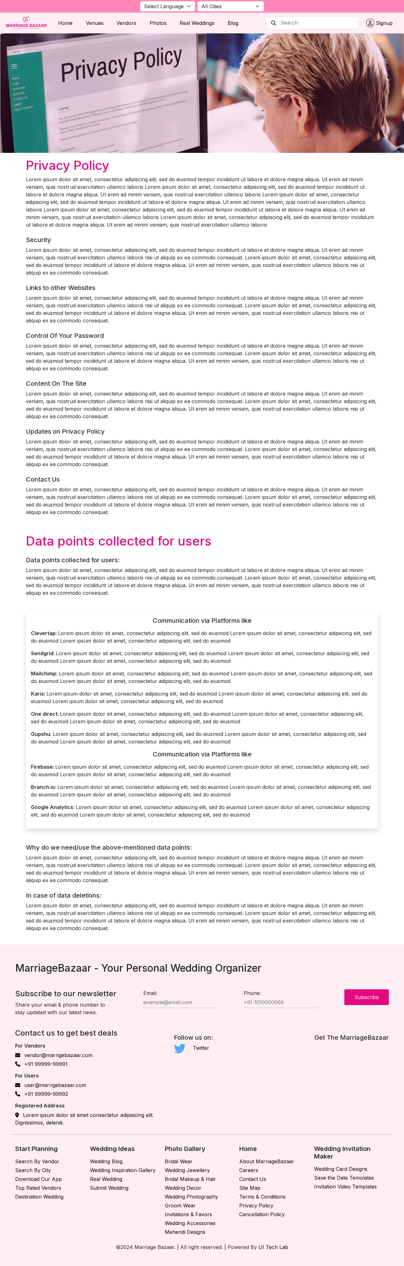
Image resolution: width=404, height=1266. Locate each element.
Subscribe (366, 997)
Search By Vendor (37, 1161)
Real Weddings (197, 23)
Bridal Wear (179, 1161)
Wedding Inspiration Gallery (123, 1170)
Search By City (33, 1170)
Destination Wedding (39, 1197)
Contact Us (252, 1179)
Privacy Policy (256, 1205)
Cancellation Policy (262, 1214)
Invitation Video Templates (345, 1186)
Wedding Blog (106, 1161)
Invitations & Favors (188, 1214)
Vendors (126, 23)
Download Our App (38, 1179)
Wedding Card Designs (340, 1169)
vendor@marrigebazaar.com (57, 1055)
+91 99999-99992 (45, 1094)
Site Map (249, 1188)
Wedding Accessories (190, 1223)
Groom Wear (180, 1205)
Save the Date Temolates (344, 1178)
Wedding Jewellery (187, 1170)
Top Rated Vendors (38, 1188)
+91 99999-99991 (45, 1064)
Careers (248, 1170)
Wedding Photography (191, 1197)
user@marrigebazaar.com (54, 1085)
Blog (233, 23)
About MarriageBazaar (266, 1161)
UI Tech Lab (273, 1247)
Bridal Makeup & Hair (190, 1179)
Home (65, 23)
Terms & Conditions (262, 1197)
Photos (158, 23)
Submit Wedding (109, 1188)
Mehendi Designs (185, 1232)
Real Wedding (106, 1179)
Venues (95, 23)
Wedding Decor (183, 1188)
